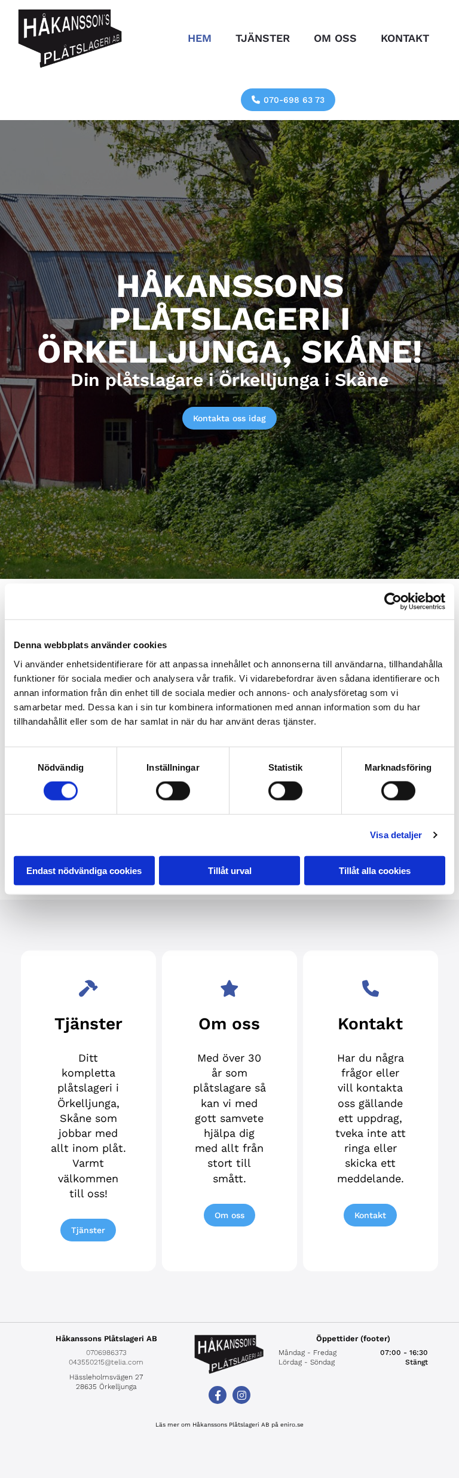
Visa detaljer (396, 835)
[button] (288, 99)
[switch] (173, 791)
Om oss (335, 38)
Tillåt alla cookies (375, 870)
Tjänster (262, 38)
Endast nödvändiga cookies (84, 870)
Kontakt (405, 38)
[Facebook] (218, 1395)
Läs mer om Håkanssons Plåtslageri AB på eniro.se (229, 1424)
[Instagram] (241, 1395)
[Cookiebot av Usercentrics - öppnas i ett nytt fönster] (393, 602)
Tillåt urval (230, 870)
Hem (200, 38)
